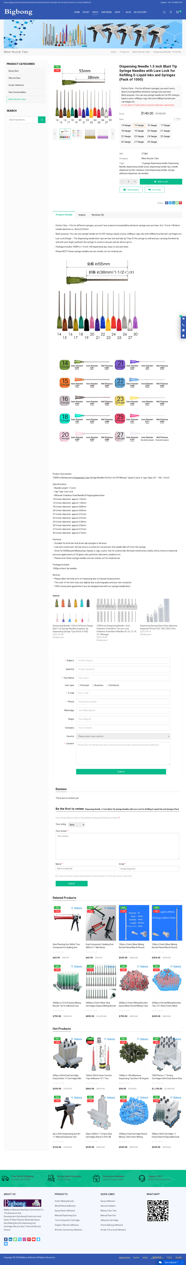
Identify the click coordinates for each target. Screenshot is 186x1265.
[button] (76, 908)
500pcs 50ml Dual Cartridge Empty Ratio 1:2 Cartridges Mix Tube (67, 1078)
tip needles (143, 173)
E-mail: (70, 693)
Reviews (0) (98, 215)
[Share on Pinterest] (180, 203)
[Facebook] (6, 1239)
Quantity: (70, 669)
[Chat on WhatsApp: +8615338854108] (183, 330)
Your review (62, 831)
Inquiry (82, 215)
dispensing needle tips (160, 167)
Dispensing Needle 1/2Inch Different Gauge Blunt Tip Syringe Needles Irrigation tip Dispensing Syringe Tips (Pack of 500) (73, 629)
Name (59, 864)
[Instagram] (24, 1239)
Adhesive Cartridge (109, 1220)
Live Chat (156, 190)
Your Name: (68, 678)
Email (122, 864)
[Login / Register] (171, 12)
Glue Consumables (17, 92)
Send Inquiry (133, 190)
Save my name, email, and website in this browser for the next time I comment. (95, 876)
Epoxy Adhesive (108, 1201)
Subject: (69, 660)
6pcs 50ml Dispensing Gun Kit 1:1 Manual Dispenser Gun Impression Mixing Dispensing (66, 1137)
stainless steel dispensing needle (151, 170)
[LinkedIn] (10, 1239)
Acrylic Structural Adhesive (113, 1230)
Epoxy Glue (14, 71)
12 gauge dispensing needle (154, 163)
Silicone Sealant (108, 1206)
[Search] (164, 12)
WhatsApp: (69, 710)
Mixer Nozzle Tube (150, 158)
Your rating (61, 824)
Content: (69, 743)
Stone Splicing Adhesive (112, 1225)
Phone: (70, 701)
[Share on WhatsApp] (177, 203)
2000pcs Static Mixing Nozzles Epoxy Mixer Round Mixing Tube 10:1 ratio (133, 1006)
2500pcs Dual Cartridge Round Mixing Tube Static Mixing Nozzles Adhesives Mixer (133, 1137)
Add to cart (163, 181)
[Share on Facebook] (166, 203)
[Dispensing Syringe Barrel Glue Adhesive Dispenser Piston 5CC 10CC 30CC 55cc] (160, 610)
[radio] (126, 125)
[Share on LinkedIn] (173, 203)
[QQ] (38, 1239)
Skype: (71, 719)
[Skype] (20, 1239)
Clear (178, 119)
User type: (69, 685)
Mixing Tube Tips (108, 1210)
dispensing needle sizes (138, 167)
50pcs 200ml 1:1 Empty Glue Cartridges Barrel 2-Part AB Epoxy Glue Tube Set (99, 1137)
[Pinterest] (29, 1239)
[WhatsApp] (15, 1239)
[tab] (64, 214)
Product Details (64, 214)
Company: (69, 728)
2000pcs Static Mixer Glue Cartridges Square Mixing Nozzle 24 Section (101, 1006)
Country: (70, 736)
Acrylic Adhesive (16, 85)
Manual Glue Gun (108, 1215)
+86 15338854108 (174, 2)
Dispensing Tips (81, 478)
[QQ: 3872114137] (183, 335)
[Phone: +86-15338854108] (183, 325)
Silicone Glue (14, 78)
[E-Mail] (6, 1244)
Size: (121, 119)
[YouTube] (34, 1239)
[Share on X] (170, 203)
